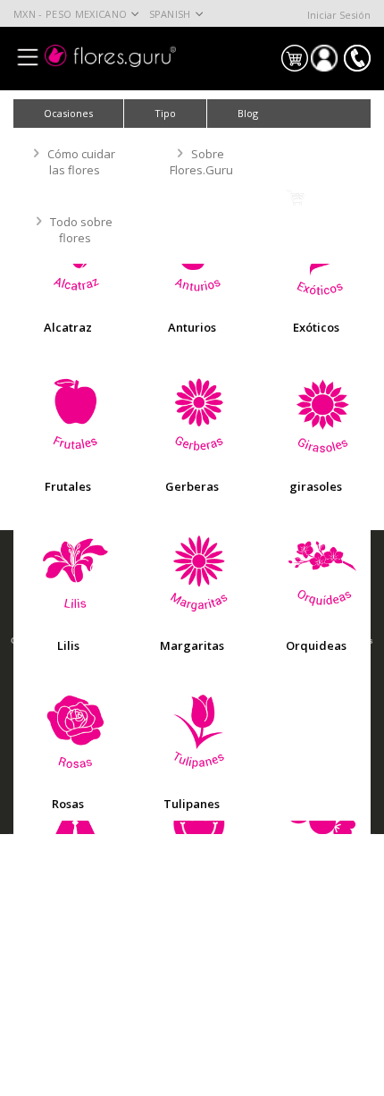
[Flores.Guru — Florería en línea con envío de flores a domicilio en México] (110, 56)
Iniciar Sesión (339, 14)
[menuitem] (247, 113)
